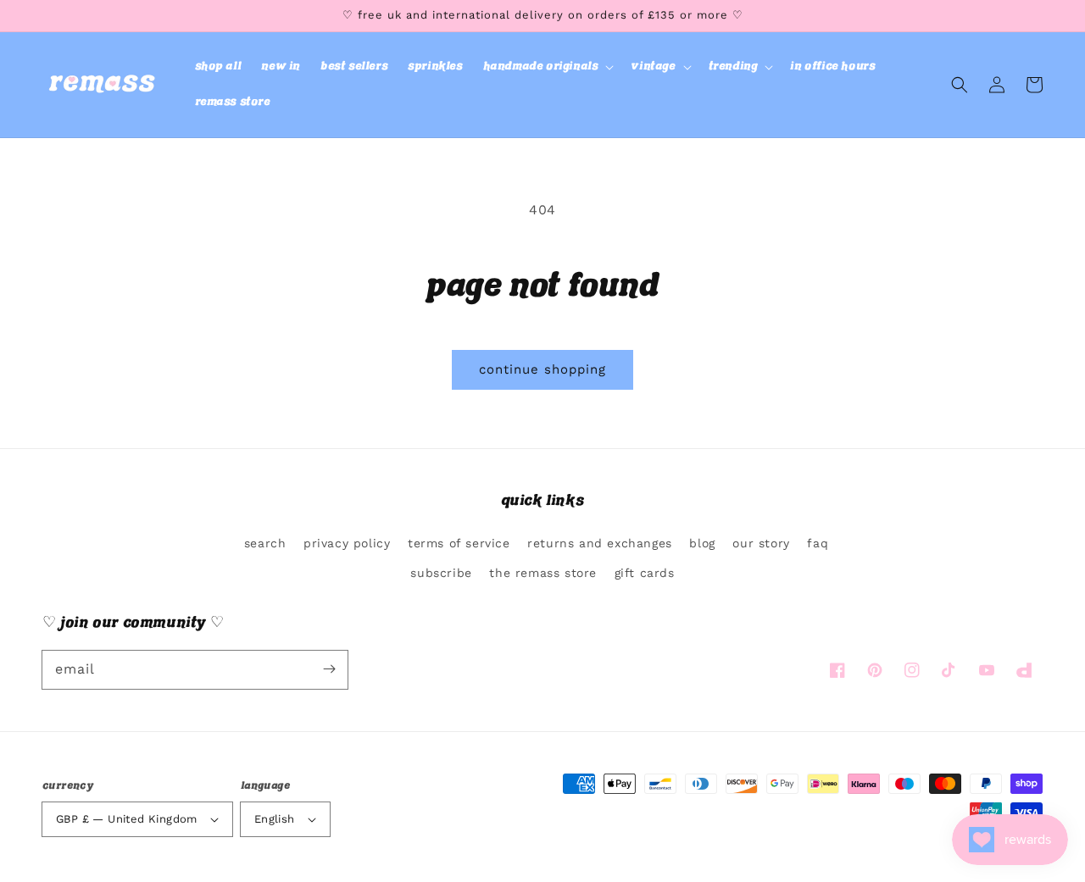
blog (702, 543)
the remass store (543, 573)
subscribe (440, 573)
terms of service (459, 543)
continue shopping (542, 369)
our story (760, 543)
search (265, 543)
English (274, 819)
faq (817, 543)
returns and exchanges (599, 543)
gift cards (645, 573)
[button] (547, 67)
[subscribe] (329, 669)
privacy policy (346, 543)
